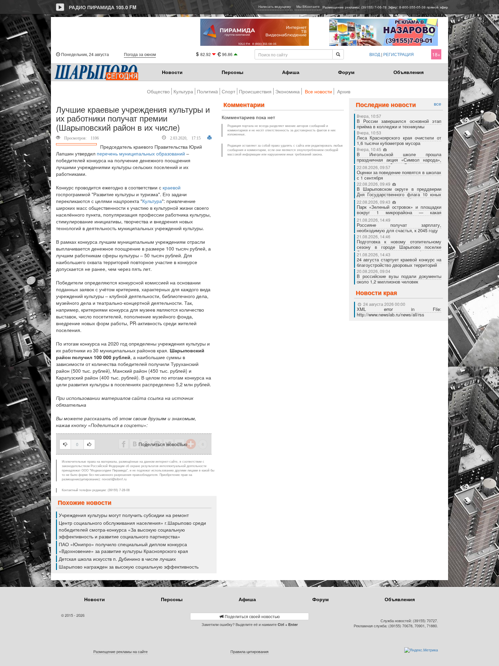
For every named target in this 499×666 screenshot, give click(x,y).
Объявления (408, 72)
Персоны (232, 72)
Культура (183, 91)
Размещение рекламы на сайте (120, 651)
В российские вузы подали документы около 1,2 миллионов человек (399, 279)
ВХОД (374, 54)
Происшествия (255, 91)
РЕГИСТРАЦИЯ (398, 54)
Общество (158, 91)
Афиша (290, 72)
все (437, 103)
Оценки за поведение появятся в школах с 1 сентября (399, 175)
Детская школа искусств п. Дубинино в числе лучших (117, 558)
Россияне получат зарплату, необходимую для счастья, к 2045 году (399, 228)
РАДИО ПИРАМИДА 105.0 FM (102, 7)
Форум (346, 72)
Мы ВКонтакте (308, 6)
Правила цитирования (249, 651)
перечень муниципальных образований (141, 153)
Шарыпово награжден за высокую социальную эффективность (129, 566)
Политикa (207, 91)
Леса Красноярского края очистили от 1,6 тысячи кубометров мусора (399, 140)
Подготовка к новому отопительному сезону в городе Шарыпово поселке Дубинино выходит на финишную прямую (399, 249)
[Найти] (338, 54)
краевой (172, 187)
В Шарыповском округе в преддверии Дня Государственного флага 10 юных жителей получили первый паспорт (399, 194)
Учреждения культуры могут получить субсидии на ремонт (124, 515)
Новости (172, 72)
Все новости (318, 91)
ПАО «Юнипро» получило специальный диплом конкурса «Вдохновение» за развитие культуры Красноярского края (123, 547)
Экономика (287, 91)
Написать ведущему (274, 6)
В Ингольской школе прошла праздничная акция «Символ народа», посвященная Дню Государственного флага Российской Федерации (399, 162)
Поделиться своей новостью (252, 616)
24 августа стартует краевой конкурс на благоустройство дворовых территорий (399, 262)
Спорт (228, 91)
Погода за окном (140, 54)
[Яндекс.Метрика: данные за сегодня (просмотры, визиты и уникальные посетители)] (421, 650)
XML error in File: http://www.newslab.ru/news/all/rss (399, 312)
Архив (343, 91)
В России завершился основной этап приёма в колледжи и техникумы (399, 124)
